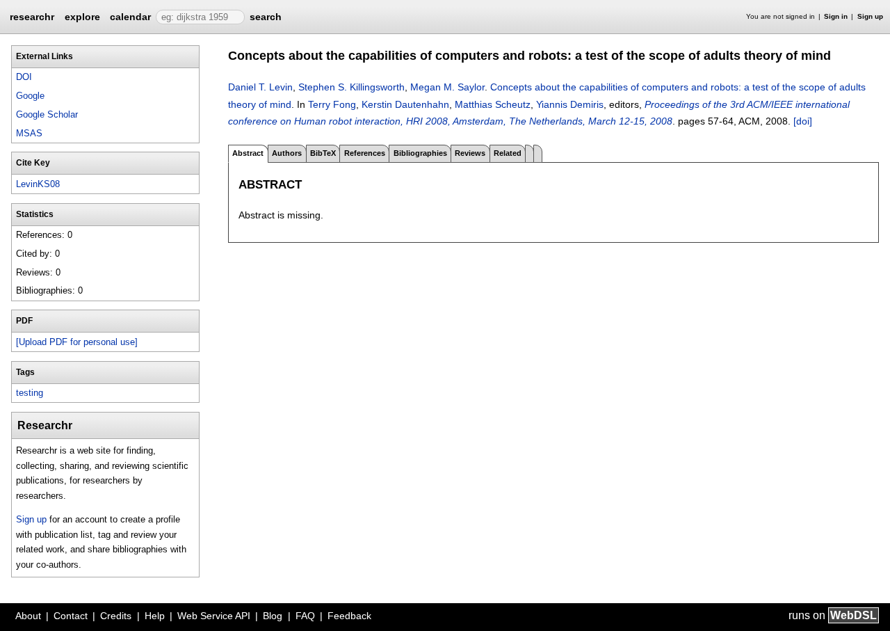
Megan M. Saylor (447, 87)
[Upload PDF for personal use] (77, 342)
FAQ (305, 615)
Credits (115, 615)
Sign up (870, 16)
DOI (24, 77)
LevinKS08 (38, 184)
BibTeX (323, 153)
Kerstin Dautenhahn (405, 104)
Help (155, 615)
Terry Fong (332, 104)
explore (82, 16)
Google (30, 95)
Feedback (349, 615)
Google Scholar (47, 114)
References (364, 153)
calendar (130, 16)
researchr (32, 16)
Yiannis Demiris (570, 104)
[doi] (802, 121)
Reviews (470, 153)
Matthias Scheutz (493, 104)
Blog (272, 615)
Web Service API (213, 615)
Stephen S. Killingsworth (351, 87)
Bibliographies (420, 153)
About (28, 615)
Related (507, 153)
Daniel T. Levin (260, 87)
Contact (71, 615)
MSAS (29, 133)
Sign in (836, 16)
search (266, 16)
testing (29, 393)
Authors (287, 153)
